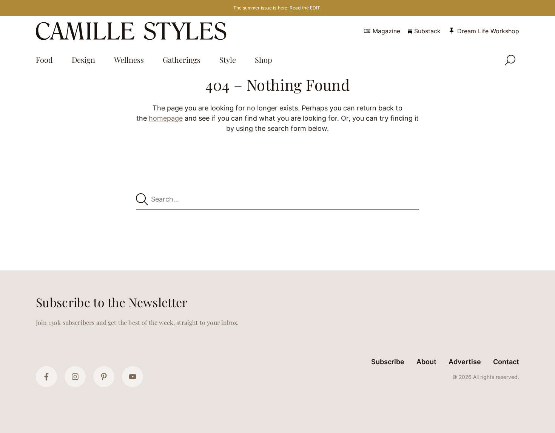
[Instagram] (75, 376)
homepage (166, 118)
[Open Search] (510, 60)
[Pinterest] (103, 376)
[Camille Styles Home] (133, 31)
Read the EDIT (305, 8)
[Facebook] (46, 376)
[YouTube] (132, 376)
